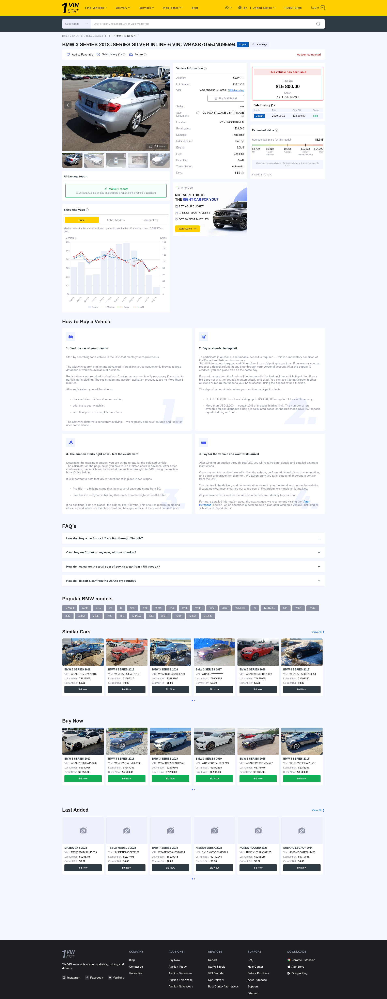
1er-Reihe (269, 608)
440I (224, 608)
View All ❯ (318, 631)
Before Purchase (258, 973)
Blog (195, 7)
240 (285, 608)
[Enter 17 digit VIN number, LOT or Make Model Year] (318, 23)
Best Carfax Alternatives (223, 986)
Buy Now (174, 960)
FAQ (250, 960)
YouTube (118, 977)
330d (178, 616)
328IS (198, 608)
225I (184, 608)
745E (85, 608)
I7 (121, 608)
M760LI (69, 608)
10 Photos (159, 146)
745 (109, 616)
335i (67, 616)
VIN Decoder (216, 973)
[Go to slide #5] (160, 160)
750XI (313, 608)
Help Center (255, 966)
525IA (192, 616)
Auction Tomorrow (180, 973)
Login (315, 7)
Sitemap (253, 993)
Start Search (185, 228)
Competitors (150, 220)
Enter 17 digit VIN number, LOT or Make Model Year (121, 23)
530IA (81, 616)
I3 (255, 608)
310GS (208, 616)
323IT (164, 616)
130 (172, 608)
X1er (98, 608)
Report (212, 960)
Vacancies (135, 973)
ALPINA (136, 616)
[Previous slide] (68, 105)
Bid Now (83, 689)
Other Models (116, 220)
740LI (96, 616)
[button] (76, 24)
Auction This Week (180, 979)
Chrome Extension (303, 960)
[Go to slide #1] (72, 160)
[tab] (192, 700)
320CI (158, 608)
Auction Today (178, 966)
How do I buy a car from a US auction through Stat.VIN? (104, 538)
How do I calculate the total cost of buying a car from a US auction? (113, 566)
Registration (293, 7)
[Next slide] (164, 105)
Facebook (96, 977)
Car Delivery (216, 979)
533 (151, 616)
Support (253, 986)
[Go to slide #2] (94, 160)
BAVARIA (240, 608)
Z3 (110, 608)
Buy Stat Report (228, 98)
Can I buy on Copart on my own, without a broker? (101, 552)
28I (145, 608)
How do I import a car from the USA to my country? (101, 580)
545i (212, 608)
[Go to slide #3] (116, 160)
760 (122, 616)
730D (298, 608)
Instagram (73, 977)
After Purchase (257, 979)
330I (132, 608)
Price (81, 220)
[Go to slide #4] (138, 160)
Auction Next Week (181, 986)
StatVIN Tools (216, 966)
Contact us (136, 966)
